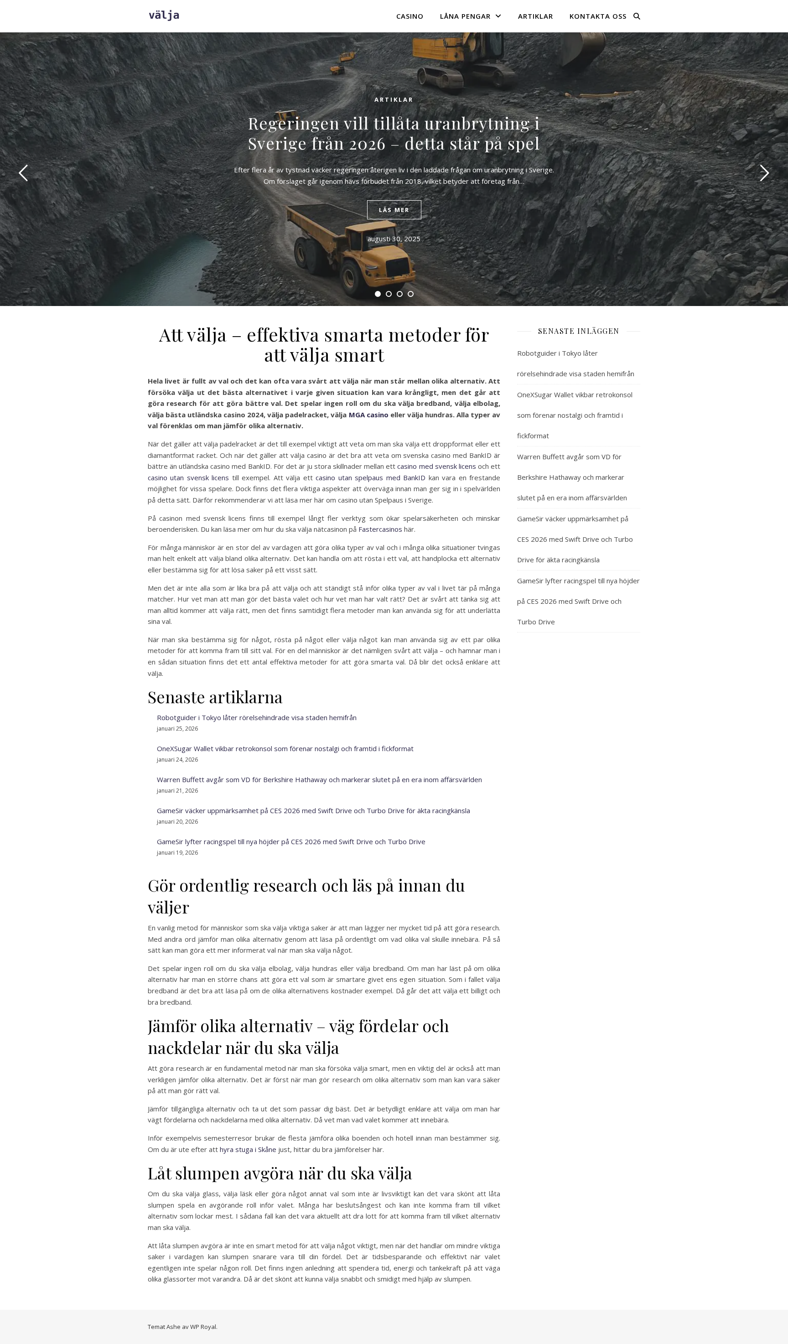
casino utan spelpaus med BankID (370, 477)
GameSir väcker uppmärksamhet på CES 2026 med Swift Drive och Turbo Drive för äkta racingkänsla (313, 810)
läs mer (394, 210)
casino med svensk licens (436, 466)
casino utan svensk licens (188, 477)
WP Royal (203, 1327)
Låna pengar (465, 16)
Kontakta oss (598, 16)
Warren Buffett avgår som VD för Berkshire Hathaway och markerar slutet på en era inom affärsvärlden (319, 779)
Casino (410, 16)
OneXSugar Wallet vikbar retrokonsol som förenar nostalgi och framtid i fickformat (285, 748)
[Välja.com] (164, 16)
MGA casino (369, 414)
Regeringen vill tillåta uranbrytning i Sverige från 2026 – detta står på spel (394, 133)
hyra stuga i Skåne (248, 1149)
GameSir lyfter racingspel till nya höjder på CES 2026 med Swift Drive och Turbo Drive (291, 841)
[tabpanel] (394, 169)
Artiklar (535, 16)
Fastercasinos (380, 529)
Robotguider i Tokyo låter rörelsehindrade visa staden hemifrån (257, 717)
